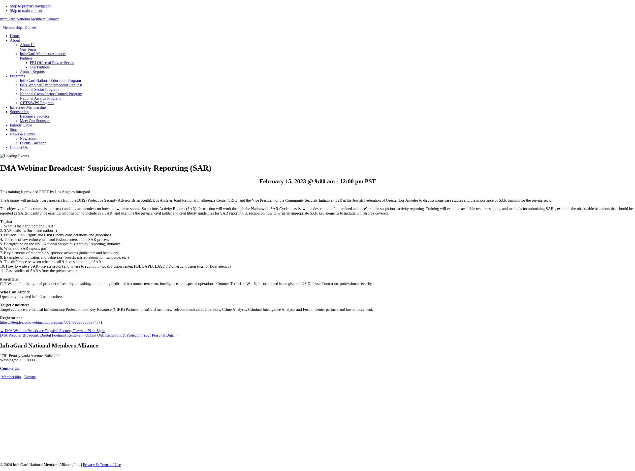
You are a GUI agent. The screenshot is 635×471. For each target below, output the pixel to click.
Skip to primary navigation (31, 6)
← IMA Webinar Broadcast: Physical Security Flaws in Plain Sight (52, 331)
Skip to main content (26, 10)
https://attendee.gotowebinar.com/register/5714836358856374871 (51, 322)
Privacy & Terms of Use (102, 465)
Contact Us (9, 368)
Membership (12, 27)
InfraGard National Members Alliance (29, 19)
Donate (30, 27)
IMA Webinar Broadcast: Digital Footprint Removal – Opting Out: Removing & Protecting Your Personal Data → (89, 335)
